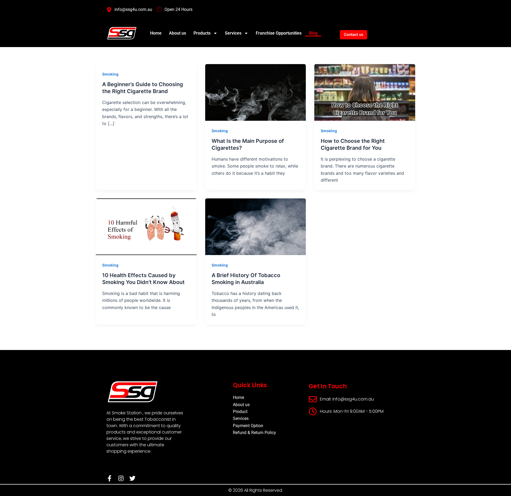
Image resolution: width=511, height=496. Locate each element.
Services (233, 33)
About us (177, 33)
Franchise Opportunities (279, 33)
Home (156, 33)
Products (202, 33)
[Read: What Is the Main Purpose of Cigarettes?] (255, 92)
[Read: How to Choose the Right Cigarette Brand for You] (364, 92)
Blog (313, 33)
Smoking (110, 74)
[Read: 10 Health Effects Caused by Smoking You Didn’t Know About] (146, 226)
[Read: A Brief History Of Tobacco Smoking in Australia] (255, 226)
